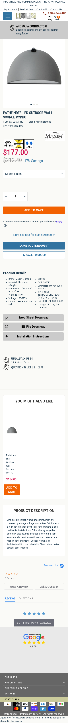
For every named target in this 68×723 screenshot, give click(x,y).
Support (10, 694)
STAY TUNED (12, 699)
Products (11, 677)
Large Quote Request (34, 245)
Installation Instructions (33, 336)
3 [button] (37, 104)
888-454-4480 (57, 13)
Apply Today (22, 33)
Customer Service (16, 688)
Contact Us (56, 9)
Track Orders (26, 9)
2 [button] (34, 104)
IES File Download (33, 326)
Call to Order (36, 255)
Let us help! (35, 367)
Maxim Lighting (43, 122)
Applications (13, 683)
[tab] (18, 586)
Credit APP (41, 9)
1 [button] (31, 104)
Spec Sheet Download (33, 317)
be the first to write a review (34, 622)
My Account (10, 9)
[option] (34, 30)
